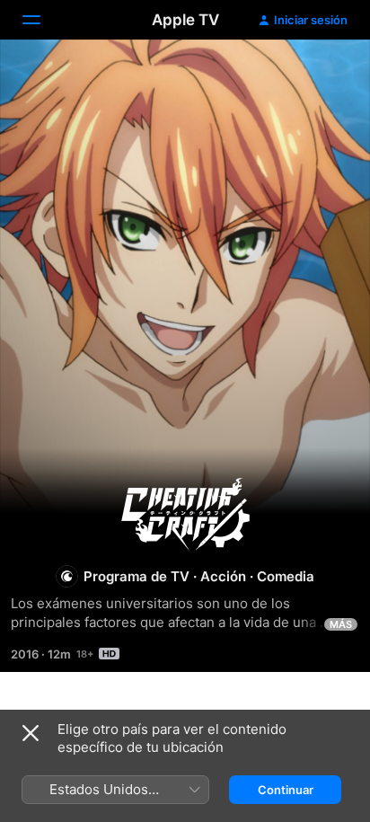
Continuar (285, 789)
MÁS (341, 624)
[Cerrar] (30, 733)
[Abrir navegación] (42, 20)
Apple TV (185, 20)
